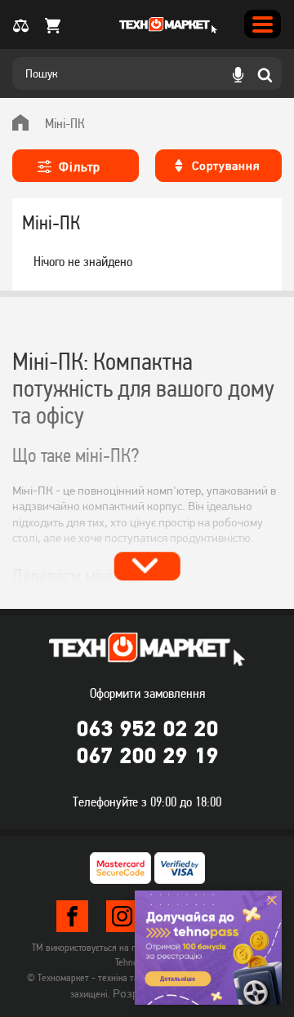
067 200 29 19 (147, 755)
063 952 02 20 (147, 728)
